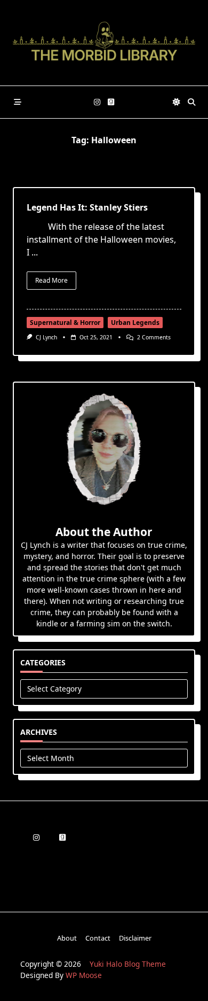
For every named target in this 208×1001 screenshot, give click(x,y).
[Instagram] (97, 102)
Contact (97, 938)
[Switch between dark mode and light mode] (176, 102)
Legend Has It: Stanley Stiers (87, 207)
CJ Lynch (46, 337)
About (67, 938)
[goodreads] (111, 102)
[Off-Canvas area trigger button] (17, 102)
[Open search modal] (191, 102)
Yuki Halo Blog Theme (128, 964)
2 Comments (154, 337)
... (34, 252)
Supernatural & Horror (65, 322)
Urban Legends (135, 322)
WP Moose (84, 975)
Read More (51, 280)
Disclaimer (135, 938)
